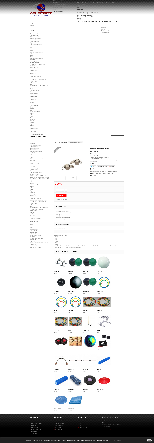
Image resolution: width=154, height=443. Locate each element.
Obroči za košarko (34, 33)
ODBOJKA (32, 65)
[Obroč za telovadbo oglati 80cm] (75, 321)
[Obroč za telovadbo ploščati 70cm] (75, 302)
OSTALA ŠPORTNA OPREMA (36, 134)
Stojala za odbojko (34, 67)
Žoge (31, 50)
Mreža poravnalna (34, 93)
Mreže (31, 49)
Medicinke (32, 119)
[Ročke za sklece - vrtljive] (104, 341)
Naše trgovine (35, 421)
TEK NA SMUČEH (34, 246)
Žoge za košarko (34, 35)
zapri (149, 440)
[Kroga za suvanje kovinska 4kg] (61, 282)
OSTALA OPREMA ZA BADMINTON (38, 79)
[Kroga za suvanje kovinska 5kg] (75, 282)
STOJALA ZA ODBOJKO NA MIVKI (38, 175)
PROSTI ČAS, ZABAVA (35, 220)
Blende (31, 88)
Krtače (31, 91)
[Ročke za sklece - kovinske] (61, 262)
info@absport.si (94, 161)
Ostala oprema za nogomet (36, 52)
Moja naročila (59, 421)
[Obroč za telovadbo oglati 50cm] (90, 302)
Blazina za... (100, 389)
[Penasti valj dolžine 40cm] (61, 380)
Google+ (112, 166)
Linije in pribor (33, 94)
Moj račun (58, 417)
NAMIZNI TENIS (33, 81)
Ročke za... (57, 271)
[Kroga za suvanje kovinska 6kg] (90, 282)
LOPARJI (32, 82)
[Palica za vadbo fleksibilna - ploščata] (61, 361)
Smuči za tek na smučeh (35, 247)
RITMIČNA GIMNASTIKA (35, 101)
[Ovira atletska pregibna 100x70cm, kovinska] (104, 321)
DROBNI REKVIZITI (34, 105)
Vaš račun (31, 25)
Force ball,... (86, 350)
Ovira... (99, 330)
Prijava (30, 24)
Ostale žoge (33, 120)
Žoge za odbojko (34, 70)
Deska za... (85, 389)
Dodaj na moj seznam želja (62, 199)
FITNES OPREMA (34, 133)
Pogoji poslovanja (37, 429)
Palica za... (57, 369)
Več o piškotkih (117, 440)
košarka (32, 108)
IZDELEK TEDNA (34, 142)
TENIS (31, 87)
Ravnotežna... (58, 408)
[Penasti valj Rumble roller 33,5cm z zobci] (75, 380)
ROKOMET (32, 59)
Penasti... (99, 369)
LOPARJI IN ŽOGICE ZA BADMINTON (38, 78)
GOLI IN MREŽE (33, 61)
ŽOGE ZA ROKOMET (34, 62)
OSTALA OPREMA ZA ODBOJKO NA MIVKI (39, 178)
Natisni (94, 175)
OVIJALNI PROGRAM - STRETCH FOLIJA (39, 242)
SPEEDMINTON (33, 210)
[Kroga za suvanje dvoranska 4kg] (75, 262)
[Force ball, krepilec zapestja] (90, 341)
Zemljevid (34, 433)
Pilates (31, 116)
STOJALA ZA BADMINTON (36, 75)
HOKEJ (31, 213)
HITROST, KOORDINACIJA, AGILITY (38, 209)
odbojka (32, 114)
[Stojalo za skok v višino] (90, 321)
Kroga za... (71, 271)
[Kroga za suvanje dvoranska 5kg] (90, 262)
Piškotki (33, 425)
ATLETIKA (32, 215)
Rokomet (32, 113)
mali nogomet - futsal (35, 111)
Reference (34, 431)
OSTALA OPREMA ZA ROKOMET (37, 64)
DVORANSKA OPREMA (35, 104)
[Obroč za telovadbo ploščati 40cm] (104, 282)
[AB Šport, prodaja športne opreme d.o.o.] (41, 9)
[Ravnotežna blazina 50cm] (75, 400)
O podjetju (34, 427)
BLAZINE (32, 98)
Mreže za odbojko (34, 69)
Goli (31, 47)
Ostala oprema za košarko (36, 36)
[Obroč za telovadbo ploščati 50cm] (61, 302)
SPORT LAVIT (33, 239)
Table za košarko (105, 32)
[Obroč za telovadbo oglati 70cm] (61, 321)
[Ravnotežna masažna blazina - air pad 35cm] (61, 400)
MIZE (31, 84)
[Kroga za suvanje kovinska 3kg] (104, 262)
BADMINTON (33, 73)
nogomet (32, 110)
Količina (58, 188)
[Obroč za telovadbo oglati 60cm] (104, 302)
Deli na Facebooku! (96, 169)
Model (91, 151)
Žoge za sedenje (34, 117)
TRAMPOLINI (33, 99)
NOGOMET (32, 46)
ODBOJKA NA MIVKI (34, 174)
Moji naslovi (59, 425)
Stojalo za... (86, 330)
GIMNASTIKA (33, 102)
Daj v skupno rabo (102, 166)
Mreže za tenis (33, 96)
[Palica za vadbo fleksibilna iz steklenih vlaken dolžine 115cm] (90, 361)
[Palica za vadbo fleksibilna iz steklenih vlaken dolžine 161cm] (75, 361)
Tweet (93, 166)
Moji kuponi (58, 429)
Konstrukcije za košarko (106, 30)
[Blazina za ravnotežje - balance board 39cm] (104, 380)
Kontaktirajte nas (36, 423)
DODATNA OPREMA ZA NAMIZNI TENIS (39, 85)
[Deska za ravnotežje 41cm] (90, 380)
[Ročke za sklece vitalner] (61, 341)
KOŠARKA (103, 29)
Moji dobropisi (59, 423)
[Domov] (55, 142)
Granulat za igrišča (34, 90)
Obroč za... (100, 291)
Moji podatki (58, 427)
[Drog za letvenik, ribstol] (75, 341)
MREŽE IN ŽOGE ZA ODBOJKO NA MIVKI (39, 177)
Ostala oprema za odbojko (36, 72)
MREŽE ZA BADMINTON (35, 76)
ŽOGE (31, 107)
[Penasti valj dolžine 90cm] (104, 361)
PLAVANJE (32, 241)
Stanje (91, 153)
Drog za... (71, 350)
